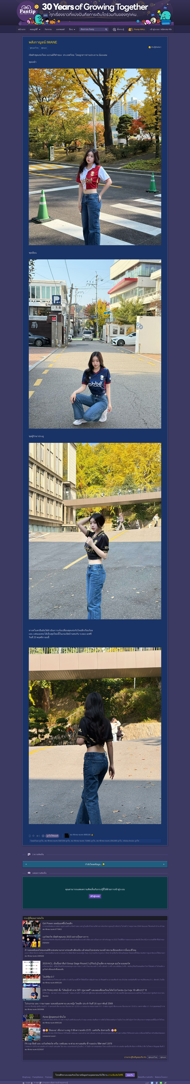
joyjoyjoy (46, 943)
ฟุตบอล (44, 48)
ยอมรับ (130, 1075)
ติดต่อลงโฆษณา (161, 1077)
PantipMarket (37, 1077)
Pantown (48, 1077)
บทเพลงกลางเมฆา (49, 1036)
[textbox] (94, 29)
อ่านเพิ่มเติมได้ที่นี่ (115, 1075)
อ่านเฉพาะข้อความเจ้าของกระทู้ (55, 1083)
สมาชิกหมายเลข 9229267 (34, 1049)
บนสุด (27, 1083)
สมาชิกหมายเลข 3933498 (34, 1009)
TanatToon (34, 841)
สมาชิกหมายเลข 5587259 (55, 841)
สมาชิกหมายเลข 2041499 (106, 841)
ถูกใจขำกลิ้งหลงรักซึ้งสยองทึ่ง (53, 969)
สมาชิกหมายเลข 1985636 (34, 956)
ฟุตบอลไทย (34, 48)
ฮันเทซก (45, 996)
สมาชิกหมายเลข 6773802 (52, 929)
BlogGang (26, 1077)
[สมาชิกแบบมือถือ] (92, 835)
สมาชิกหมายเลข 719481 (81, 841)
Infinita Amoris (128, 841)
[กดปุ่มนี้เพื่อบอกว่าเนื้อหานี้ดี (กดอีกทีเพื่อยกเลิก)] (33, 836)
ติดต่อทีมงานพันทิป (145, 1077)
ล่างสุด (36, 1083)
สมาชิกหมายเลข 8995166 (80, 835)
